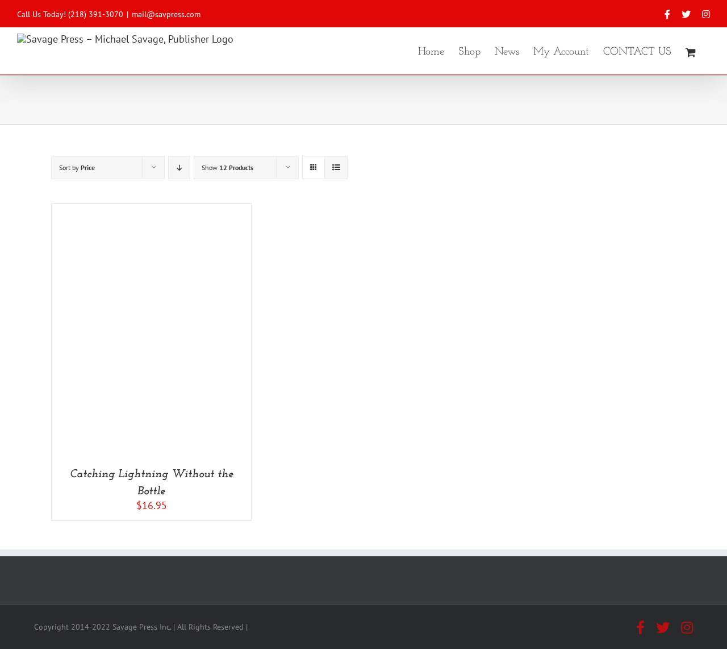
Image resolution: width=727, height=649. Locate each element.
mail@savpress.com (166, 14)
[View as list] (336, 167)
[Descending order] (179, 167)
